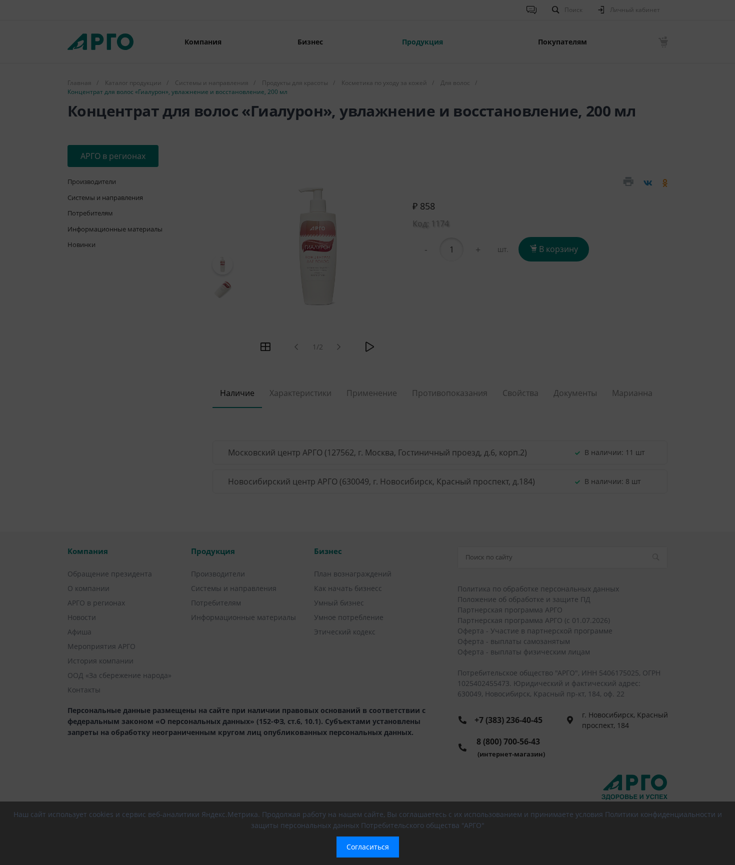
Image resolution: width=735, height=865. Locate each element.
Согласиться (367, 847)
